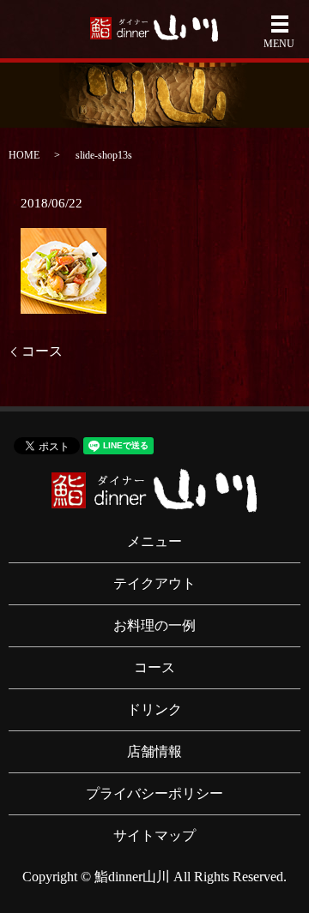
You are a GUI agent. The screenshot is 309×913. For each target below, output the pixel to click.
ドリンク (154, 709)
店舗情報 (154, 751)
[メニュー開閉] (279, 24)
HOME (24, 155)
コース (42, 351)
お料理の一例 (154, 625)
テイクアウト (154, 583)
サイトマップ (154, 835)
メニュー (154, 541)
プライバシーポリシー (154, 793)
